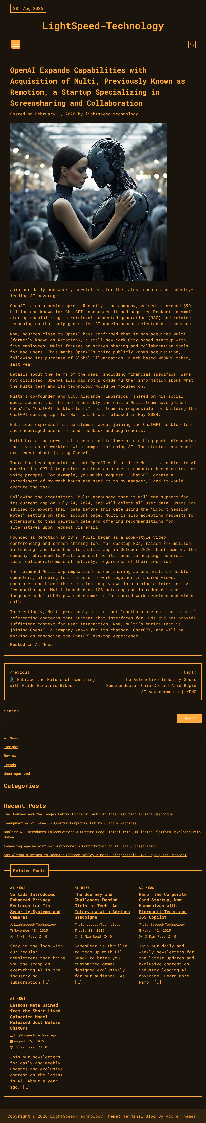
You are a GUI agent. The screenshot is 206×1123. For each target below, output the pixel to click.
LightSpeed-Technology (103, 25)
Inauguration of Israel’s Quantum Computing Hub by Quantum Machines (70, 823)
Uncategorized (17, 773)
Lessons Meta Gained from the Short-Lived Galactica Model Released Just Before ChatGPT (35, 1016)
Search (11, 710)
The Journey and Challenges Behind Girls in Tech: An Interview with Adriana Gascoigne (88, 814)
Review (10, 755)
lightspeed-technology (111, 113)
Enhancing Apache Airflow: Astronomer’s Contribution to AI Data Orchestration (80, 846)
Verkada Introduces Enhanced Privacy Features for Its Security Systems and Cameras (35, 905)
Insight (11, 747)
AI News (44, 644)
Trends (10, 765)
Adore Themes (181, 1116)
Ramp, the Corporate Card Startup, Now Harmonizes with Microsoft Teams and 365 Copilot (163, 905)
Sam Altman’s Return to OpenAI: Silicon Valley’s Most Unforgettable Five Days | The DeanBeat (95, 855)
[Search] (192, 44)
